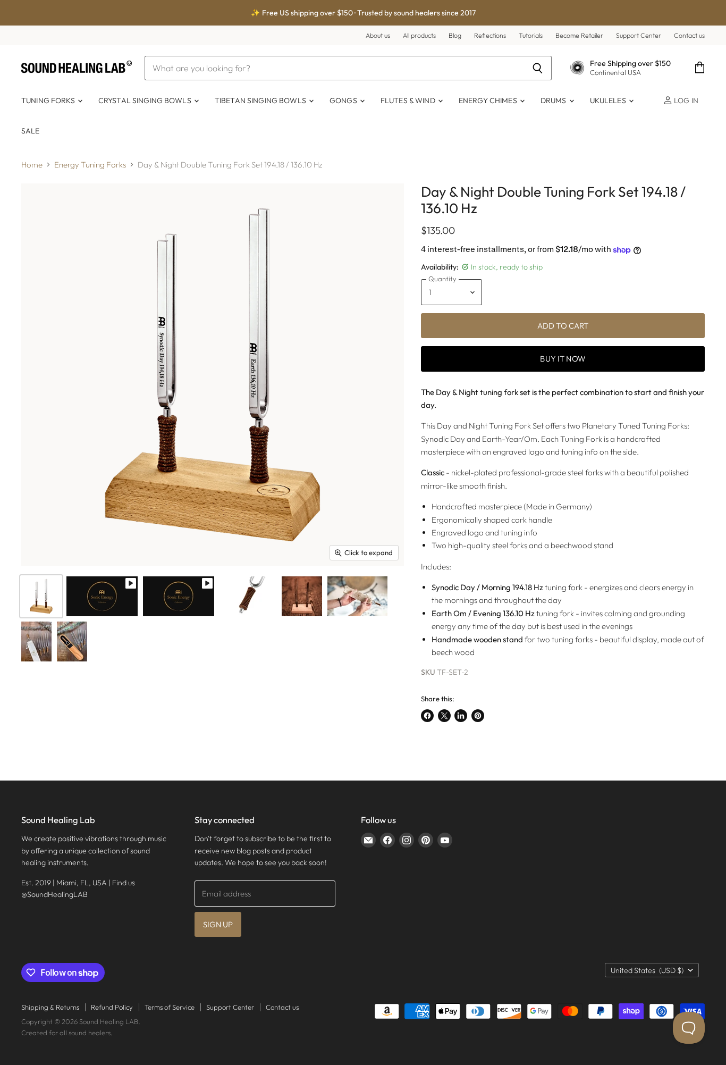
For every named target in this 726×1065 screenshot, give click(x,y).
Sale (30, 131)
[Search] (538, 68)
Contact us (689, 35)
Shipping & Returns (50, 1007)
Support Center (638, 35)
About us (378, 35)
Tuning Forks (49, 100)
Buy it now (563, 359)
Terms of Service (170, 1007)
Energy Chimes (489, 100)
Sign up (218, 924)
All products (419, 35)
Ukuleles (609, 100)
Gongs (344, 100)
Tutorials (531, 35)
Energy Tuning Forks (90, 164)
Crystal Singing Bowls (145, 100)
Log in (685, 100)
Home (32, 164)
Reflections (490, 35)
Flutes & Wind (409, 100)
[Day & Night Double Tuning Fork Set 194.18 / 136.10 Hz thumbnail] (102, 596)
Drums (554, 100)
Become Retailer (579, 35)
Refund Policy (112, 1007)
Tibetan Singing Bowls (261, 100)
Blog (455, 35)
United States (647, 970)
